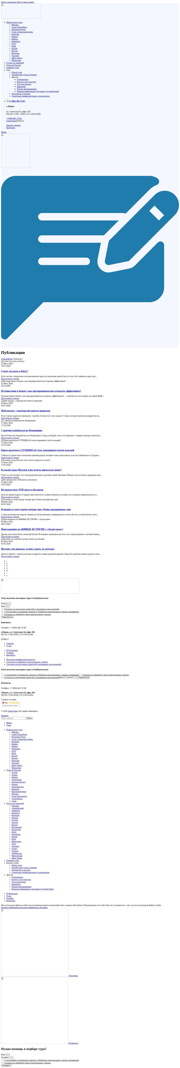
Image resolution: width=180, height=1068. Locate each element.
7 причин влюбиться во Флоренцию (21, 430)
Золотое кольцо (18, 782)
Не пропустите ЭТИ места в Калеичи (22, 489)
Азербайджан (18, 808)
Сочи (14, 801)
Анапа (14, 775)
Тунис (14, 849)
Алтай (14, 772)
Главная (4, 359)
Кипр (14, 832)
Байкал (15, 39)
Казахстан (16, 829)
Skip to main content (25, 2)
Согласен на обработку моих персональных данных (27, 614)
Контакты (10, 655)
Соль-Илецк (17, 799)
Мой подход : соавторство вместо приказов (25, 410)
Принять (44, 907)
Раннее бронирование (27, 89)
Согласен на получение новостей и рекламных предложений (31, 609)
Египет (15, 822)
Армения (16, 810)
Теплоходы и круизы (21, 94)
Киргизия (16, 834)
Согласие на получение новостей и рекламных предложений (33, 664)
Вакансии (21, 86)
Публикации (22, 79)
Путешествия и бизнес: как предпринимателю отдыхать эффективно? (41, 391)
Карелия (15, 34)
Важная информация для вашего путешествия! (38, 91)
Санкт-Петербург (19, 27)
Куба (14, 46)
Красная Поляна (19, 791)
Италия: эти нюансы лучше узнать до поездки (27, 548)
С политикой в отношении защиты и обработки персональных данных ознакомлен (41, 612)
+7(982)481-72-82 (14, 118)
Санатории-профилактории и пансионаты (31, 96)
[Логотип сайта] (21, 18)
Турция (15, 851)
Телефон (5, 1057)
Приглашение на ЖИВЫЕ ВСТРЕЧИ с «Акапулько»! (32, 529)
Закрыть (4, 715)
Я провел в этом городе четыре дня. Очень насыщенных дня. (36, 509)
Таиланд (15, 56)
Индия (15, 51)
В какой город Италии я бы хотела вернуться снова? (31, 469)
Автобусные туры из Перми (24, 75)
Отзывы (10, 653)
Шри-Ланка (17, 58)
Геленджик (16, 780)
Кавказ (15, 37)
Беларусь (16, 813)
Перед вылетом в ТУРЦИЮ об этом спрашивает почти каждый (37, 450)
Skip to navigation (9, 2)
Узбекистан (17, 853)
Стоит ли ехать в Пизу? (14, 371)
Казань (15, 784)
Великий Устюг (19, 29)
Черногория (17, 856)
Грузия (15, 820)
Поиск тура (17, 72)
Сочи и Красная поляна (22, 32)
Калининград (18, 787)
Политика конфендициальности (20, 659)
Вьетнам (15, 53)
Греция (15, 818)
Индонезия (16, 827)
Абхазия (15, 806)
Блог (10, 359)
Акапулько (13, 711)
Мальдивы (16, 60)
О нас (8, 646)
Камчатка (16, 41)
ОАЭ (14, 44)
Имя (3, 606)
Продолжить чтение (10, 379)
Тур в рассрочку (24, 84)
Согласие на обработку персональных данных (27, 662)
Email (3, 603)
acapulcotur (11, 121)
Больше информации (20, 907)
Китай (14, 48)
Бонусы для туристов (26, 82)
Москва (15, 25)
